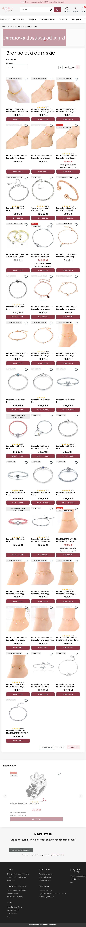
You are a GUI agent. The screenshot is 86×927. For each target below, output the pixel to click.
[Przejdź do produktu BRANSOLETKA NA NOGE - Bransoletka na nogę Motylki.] (68, 521)
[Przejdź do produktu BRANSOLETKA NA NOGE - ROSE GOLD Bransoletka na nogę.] (68, 619)
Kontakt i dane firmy (14, 907)
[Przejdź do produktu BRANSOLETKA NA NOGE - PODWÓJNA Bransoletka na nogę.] (18, 91)
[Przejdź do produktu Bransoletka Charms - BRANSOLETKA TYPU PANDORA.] (43, 428)
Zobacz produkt (17, 317)
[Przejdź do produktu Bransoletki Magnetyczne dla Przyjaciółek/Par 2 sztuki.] (18, 236)
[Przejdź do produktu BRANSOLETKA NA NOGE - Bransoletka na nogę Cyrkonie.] (43, 335)
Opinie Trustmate (13, 910)
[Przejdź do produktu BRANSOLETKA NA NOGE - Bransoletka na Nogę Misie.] (43, 91)
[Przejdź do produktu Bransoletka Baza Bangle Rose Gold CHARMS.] (68, 190)
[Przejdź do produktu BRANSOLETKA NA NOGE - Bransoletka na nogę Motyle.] (68, 573)
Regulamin (11, 880)
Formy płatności (13, 894)
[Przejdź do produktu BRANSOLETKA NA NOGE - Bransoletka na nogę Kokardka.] (68, 236)
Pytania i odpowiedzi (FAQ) (17, 877)
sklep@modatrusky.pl (78, 876)
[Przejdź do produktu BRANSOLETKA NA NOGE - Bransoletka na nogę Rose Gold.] (43, 619)
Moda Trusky (6, 26)
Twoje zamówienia (45, 874)
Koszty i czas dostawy (15, 897)
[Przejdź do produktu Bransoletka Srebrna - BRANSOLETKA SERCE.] (43, 666)
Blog (8, 916)
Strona (66, 67)
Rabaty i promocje (45, 890)
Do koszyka (18, 119)
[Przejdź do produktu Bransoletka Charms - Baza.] (18, 190)
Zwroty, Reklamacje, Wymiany (18, 874)
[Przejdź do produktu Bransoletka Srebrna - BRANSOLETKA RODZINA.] (68, 666)
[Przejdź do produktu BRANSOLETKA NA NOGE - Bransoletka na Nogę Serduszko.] (68, 137)
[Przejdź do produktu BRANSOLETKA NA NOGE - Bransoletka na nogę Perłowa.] (43, 137)
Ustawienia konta (45, 877)
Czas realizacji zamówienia (17, 890)
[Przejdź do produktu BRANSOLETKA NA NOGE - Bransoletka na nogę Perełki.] (18, 619)
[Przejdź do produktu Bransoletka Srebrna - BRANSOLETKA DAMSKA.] (43, 521)
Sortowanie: (10, 63)
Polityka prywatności (46, 897)
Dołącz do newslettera (21, 850)
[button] (57, 9)
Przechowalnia (44, 880)
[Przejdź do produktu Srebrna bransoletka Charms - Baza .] (43, 190)
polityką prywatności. (57, 855)
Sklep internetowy (42, 924)
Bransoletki (16, 26)
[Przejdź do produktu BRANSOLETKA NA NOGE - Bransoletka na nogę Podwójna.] (43, 288)
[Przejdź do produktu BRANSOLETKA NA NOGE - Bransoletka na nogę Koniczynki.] (18, 666)
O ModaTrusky (12, 913)
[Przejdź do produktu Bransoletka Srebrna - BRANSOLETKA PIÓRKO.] (43, 236)
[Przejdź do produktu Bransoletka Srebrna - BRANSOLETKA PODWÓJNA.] (18, 712)
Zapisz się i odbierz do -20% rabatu (51, 894)
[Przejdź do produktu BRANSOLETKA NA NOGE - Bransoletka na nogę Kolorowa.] (18, 573)
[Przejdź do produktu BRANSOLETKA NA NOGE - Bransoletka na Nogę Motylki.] (68, 91)
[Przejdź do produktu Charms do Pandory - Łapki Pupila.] (36, 785)
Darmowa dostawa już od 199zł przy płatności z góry (45, 2)
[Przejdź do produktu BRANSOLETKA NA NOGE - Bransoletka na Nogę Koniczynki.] (18, 137)
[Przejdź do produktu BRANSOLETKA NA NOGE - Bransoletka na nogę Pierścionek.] (68, 288)
